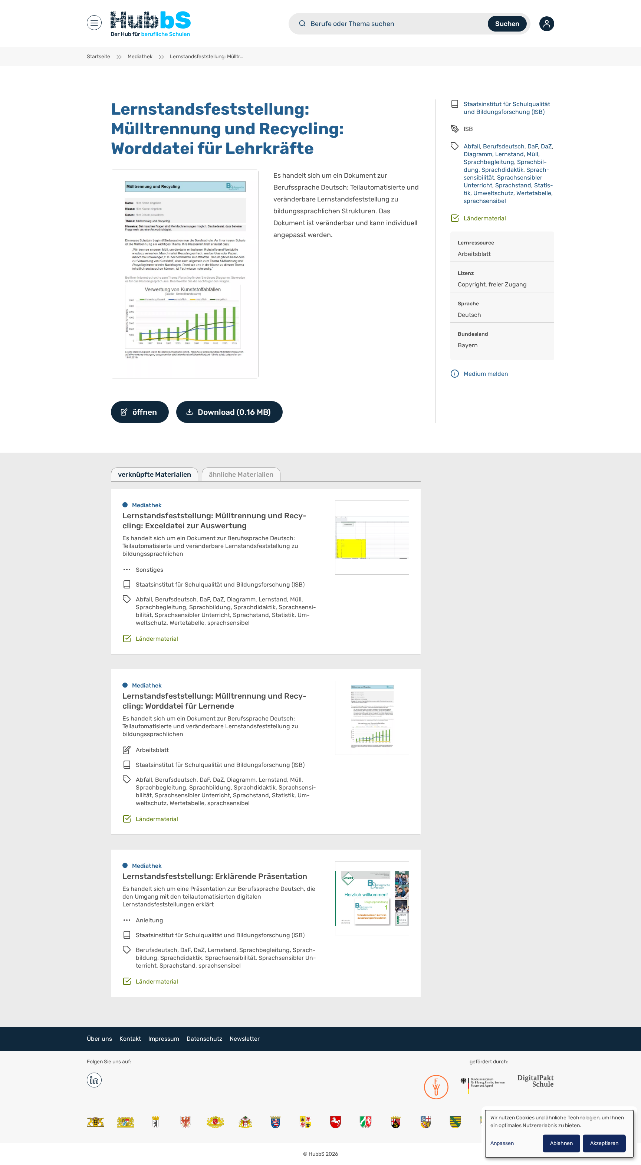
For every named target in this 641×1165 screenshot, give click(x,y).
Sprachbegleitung (489, 161)
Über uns (99, 1038)
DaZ (546, 146)
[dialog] (559, 1134)
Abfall (472, 146)
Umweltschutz (493, 193)
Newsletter (245, 1038)
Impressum (163, 1038)
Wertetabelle (533, 193)
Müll (532, 154)
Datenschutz (204, 1038)
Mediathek (140, 56)
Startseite (98, 56)
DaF (532, 146)
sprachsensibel (485, 200)
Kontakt (130, 1038)
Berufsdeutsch (504, 146)
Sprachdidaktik (502, 169)
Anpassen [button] (502, 1143)
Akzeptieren (604, 1143)
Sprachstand (513, 185)
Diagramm (478, 154)
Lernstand (509, 154)
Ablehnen (561, 1143)
